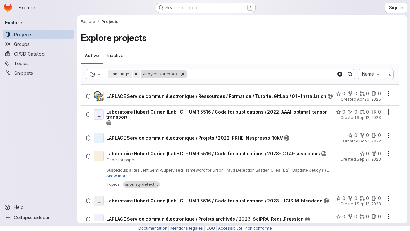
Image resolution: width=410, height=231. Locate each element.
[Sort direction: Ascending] (388, 74)
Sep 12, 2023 (369, 117)
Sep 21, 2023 (369, 159)
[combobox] (370, 74)
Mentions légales (186, 228)
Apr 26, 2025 (369, 99)
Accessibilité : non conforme (245, 228)
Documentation (152, 228)
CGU (210, 228)
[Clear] (340, 74)
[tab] (92, 55)
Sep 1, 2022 (370, 141)
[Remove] (183, 74)
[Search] (350, 74)
